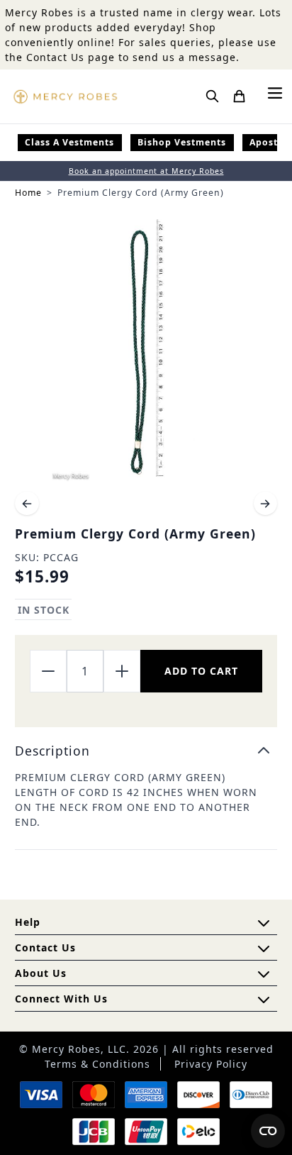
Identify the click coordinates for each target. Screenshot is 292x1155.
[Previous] (27, 504)
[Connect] (263, 999)
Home (28, 193)
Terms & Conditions (97, 1064)
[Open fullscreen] (146, 350)
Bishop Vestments (181, 142)
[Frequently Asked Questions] (263, 923)
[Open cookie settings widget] (268, 1131)
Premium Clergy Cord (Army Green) (140, 193)
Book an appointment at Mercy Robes (146, 171)
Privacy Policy (210, 1064)
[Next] (266, 504)
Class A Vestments (69, 142)
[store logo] (65, 96)
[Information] (263, 948)
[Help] (263, 974)
